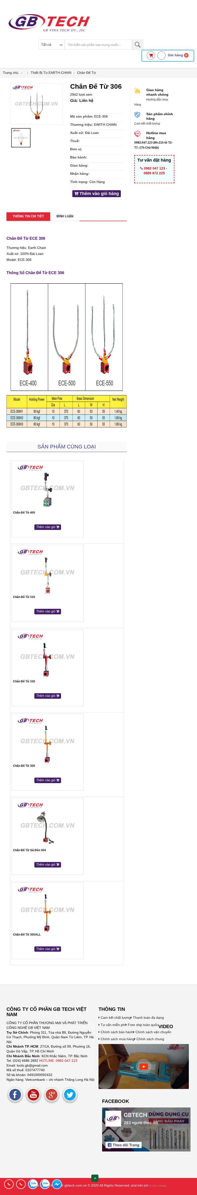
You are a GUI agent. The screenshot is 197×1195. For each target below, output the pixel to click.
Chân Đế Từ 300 (24, 765)
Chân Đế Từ (86, 73)
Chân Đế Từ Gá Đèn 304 (29, 850)
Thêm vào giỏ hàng (98, 193)
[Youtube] (33, 1095)
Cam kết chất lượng (115, 1017)
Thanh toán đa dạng (148, 1017)
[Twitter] (70, 1095)
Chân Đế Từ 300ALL (27, 934)
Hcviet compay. (158, 1185)
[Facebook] (15, 1095)
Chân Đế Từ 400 (24, 512)
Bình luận (64, 216)
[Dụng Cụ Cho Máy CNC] (143, 1066)
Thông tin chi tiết (28, 216)
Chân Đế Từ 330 (24, 681)
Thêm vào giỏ (46, 527)
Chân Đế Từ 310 (24, 597)
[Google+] (51, 1095)
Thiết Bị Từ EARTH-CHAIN (51, 73)
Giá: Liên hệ (81, 100)
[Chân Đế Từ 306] (36, 103)
